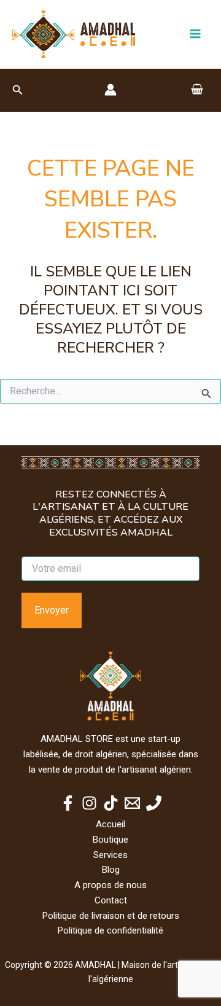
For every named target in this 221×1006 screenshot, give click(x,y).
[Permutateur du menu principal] (195, 34)
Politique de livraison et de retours (110, 915)
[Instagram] (89, 803)
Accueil (110, 824)
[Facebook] (68, 803)
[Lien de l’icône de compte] (110, 90)
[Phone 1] (153, 803)
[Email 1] (132, 803)
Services (110, 854)
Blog (111, 869)
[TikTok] (110, 803)
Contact (111, 900)
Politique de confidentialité (110, 930)
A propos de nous (110, 885)
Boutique (110, 839)
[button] (17, 90)
